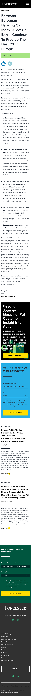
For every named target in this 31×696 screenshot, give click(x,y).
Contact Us (4, 642)
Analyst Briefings (6, 634)
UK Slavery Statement (7, 660)
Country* (5, 392)
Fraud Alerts (5, 655)
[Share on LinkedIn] (3, 63)
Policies (3, 650)
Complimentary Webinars (8, 639)
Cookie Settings (24, 686)
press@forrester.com (8, 284)
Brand (3, 658)
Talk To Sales (15, 669)
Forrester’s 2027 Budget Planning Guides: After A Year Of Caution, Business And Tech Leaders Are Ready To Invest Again (13, 436)
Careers (3, 647)
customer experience (8, 296)
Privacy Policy (14, 686)
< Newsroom (5, 11)
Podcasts (4, 653)
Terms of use (5, 686)
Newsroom (4, 637)
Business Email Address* (9, 383)
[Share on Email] (10, 63)
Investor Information (7, 645)
